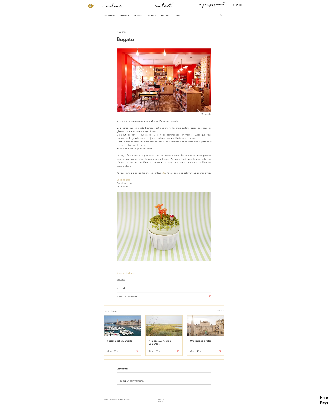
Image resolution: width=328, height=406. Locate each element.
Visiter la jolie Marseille (119, 340)
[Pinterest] (237, 5)
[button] (221, 15)
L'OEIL (177, 15)
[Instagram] (240, 5)
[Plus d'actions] (209, 32)
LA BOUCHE (124, 15)
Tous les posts (109, 15)
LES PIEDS (165, 15)
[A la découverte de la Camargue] (164, 325)
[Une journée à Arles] (205, 325)
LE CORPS (138, 15)
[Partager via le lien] (124, 288)
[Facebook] (233, 5)
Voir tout (220, 310)
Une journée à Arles (200, 340)
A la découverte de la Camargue (160, 342)
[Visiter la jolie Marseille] (122, 325)
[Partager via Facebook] (118, 288)
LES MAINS (151, 15)
